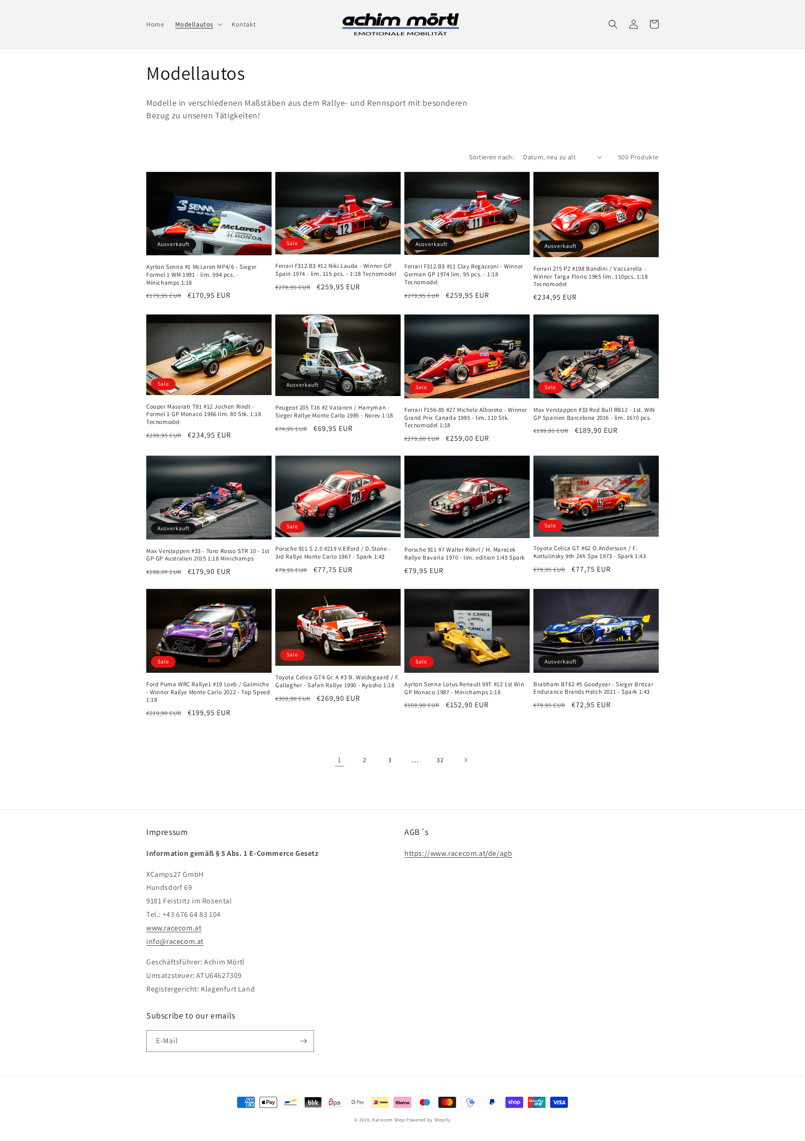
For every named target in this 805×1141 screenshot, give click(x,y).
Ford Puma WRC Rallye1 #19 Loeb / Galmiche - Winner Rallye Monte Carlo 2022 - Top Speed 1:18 (208, 692)
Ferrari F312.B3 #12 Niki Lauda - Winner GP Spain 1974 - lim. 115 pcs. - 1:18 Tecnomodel (335, 270)
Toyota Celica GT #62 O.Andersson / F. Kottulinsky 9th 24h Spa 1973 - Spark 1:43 (589, 552)
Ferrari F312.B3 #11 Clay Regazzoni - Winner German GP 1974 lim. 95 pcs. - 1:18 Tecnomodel (463, 274)
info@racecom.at (175, 941)
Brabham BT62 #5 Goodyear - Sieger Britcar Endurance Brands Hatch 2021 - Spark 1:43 (593, 688)
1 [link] (339, 760)
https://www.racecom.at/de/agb (458, 853)
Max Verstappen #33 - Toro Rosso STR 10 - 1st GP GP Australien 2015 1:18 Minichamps (207, 555)
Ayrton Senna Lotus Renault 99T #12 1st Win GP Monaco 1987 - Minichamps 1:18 (464, 688)
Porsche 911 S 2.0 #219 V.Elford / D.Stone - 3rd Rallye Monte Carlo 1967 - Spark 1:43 (333, 552)
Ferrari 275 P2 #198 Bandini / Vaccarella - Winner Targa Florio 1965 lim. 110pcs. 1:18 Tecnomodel (590, 276)
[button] (198, 24)
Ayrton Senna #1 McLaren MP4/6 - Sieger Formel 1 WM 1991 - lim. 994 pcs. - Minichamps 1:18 (201, 275)
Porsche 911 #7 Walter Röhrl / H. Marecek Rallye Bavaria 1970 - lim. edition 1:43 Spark (464, 553)
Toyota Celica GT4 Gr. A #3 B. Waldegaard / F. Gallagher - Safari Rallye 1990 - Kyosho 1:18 (337, 681)
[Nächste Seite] (465, 760)
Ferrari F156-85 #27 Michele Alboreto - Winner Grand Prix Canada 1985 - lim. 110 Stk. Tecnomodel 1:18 (465, 418)
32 (440, 760)
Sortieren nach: (491, 157)
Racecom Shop (388, 1120)
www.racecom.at (173, 928)
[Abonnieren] (303, 1041)
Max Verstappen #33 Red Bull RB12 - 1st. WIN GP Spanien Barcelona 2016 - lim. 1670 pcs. (594, 414)
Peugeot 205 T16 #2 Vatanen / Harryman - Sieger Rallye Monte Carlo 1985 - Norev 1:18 (334, 411)
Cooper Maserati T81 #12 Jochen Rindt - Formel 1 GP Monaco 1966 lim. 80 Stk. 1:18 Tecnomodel (203, 414)
